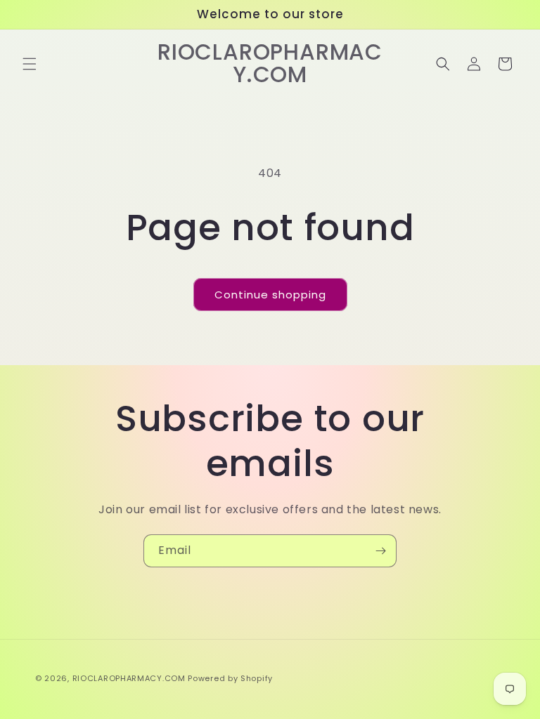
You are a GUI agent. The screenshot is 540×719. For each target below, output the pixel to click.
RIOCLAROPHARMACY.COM (129, 678)
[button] (29, 63)
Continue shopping (270, 294)
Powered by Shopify (230, 678)
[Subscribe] (380, 550)
